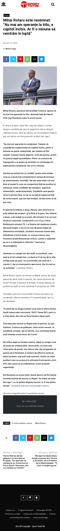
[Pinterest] (20, 59)
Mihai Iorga (11, 49)
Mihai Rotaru (40, 423)
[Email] (34, 59)
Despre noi (10, 510)
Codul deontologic (40, 517)
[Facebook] (6, 59)
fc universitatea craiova (22, 423)
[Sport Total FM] (30, 4)
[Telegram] (41, 59)
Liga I (6, 15)
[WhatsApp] (27, 59)
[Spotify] (36, 497)
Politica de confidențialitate (35, 514)
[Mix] (30, 497)
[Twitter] (13, 59)
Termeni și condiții (12, 514)
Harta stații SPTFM (43, 510)
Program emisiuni (25, 510)
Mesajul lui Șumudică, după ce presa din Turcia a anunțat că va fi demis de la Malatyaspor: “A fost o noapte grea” (44, 461)
